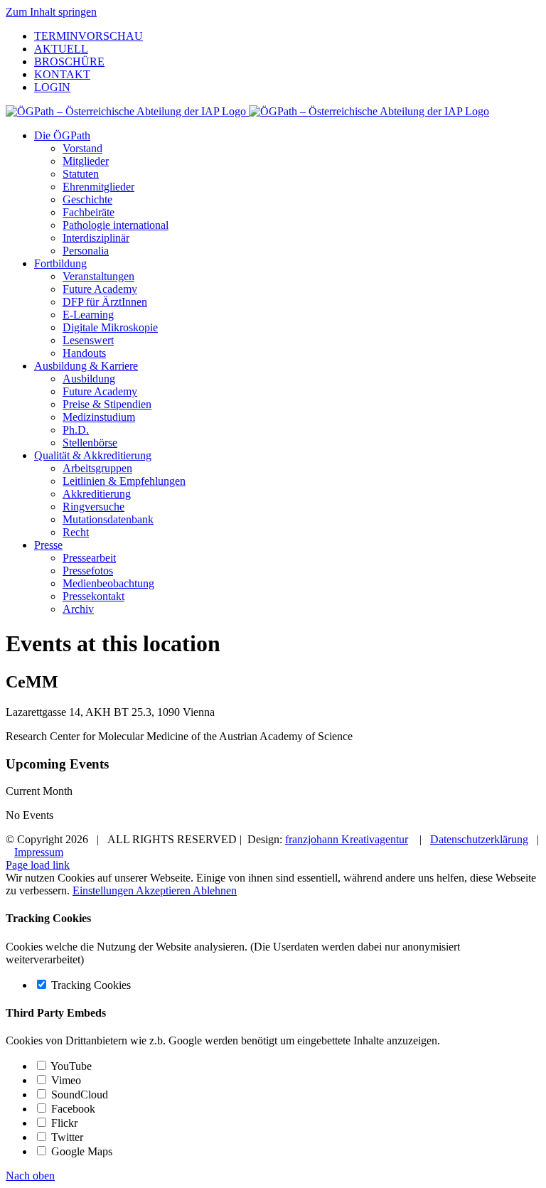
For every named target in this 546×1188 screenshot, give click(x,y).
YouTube (70, 1066)
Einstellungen (104, 890)
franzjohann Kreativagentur (346, 839)
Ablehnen (215, 890)
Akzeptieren (164, 890)
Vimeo (64, 1080)
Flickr (62, 1123)
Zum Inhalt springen (51, 12)
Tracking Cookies (89, 985)
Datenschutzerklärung (479, 839)
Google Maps (80, 1151)
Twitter (65, 1137)
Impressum (38, 852)
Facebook (71, 1109)
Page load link (38, 865)
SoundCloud (78, 1094)
